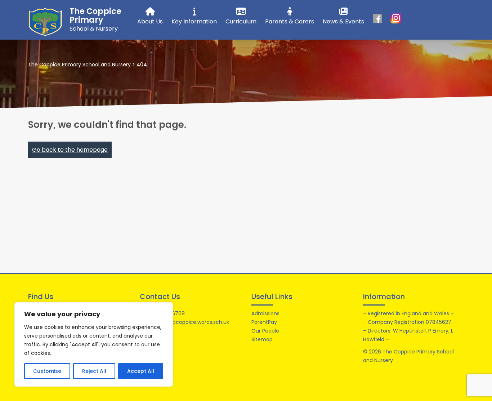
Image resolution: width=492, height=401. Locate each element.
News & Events (343, 21)
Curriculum (240, 21)
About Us (150, 21)
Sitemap (262, 339)
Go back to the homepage (70, 150)
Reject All (94, 371)
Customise (47, 371)
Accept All (140, 371)
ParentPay (264, 322)
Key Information (194, 21)
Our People (265, 330)
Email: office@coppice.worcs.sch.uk (184, 322)
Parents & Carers (289, 21)
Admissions (265, 313)
